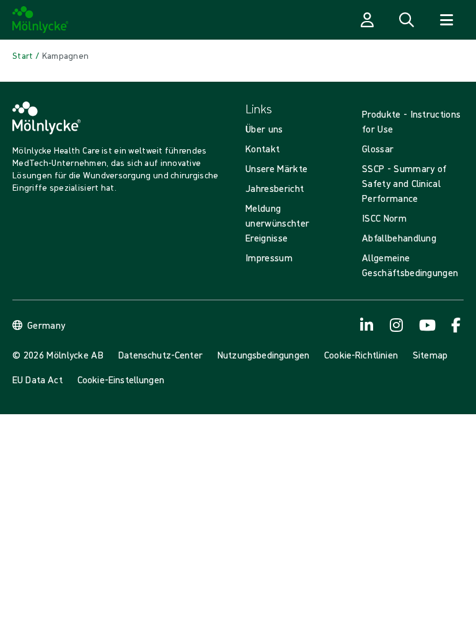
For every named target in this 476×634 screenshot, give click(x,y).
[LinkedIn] (366, 325)
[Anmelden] (366, 19)
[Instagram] (396, 325)
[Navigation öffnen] (446, 19)
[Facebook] (456, 325)
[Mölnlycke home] (40, 19)
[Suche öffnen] (406, 19)
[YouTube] (426, 325)
